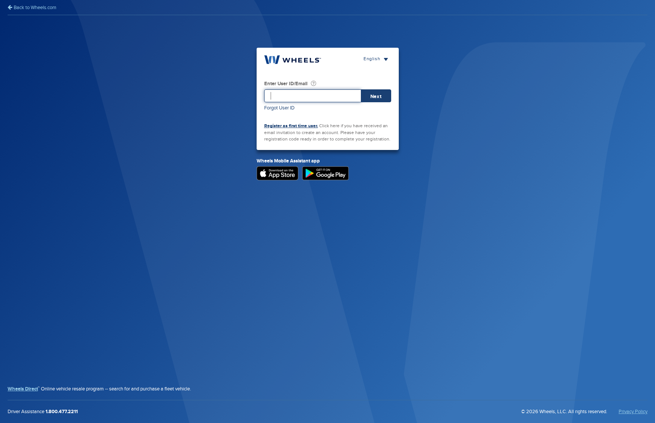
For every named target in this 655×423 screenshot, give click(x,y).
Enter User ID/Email (285, 83)
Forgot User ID (279, 107)
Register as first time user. (291, 125)
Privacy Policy (633, 411)
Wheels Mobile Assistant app (288, 161)
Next (376, 96)
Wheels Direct (23, 388)
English (373, 58)
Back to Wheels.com (34, 7)
